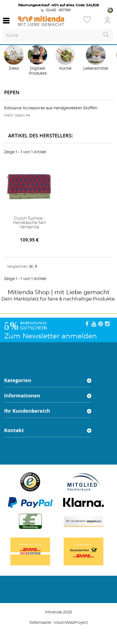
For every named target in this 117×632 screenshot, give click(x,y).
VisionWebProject (71, 623)
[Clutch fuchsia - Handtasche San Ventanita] (29, 187)
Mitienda (20, 292)
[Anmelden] (107, 20)
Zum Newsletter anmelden (50, 336)
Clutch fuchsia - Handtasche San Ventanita (29, 222)
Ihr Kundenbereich (27, 410)
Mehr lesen (14, 115)
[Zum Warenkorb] (97, 22)
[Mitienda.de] (41, 21)
